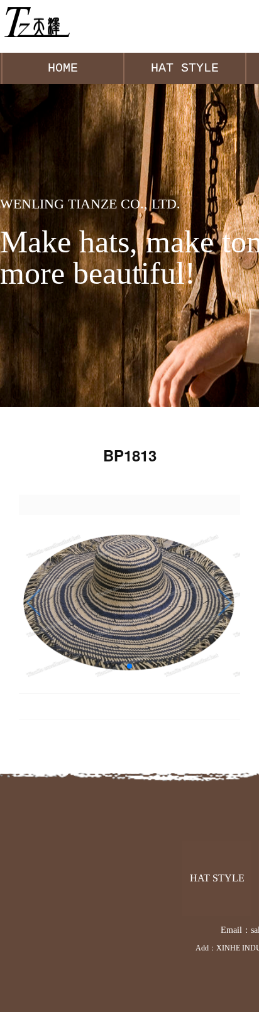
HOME (63, 68)
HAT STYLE (185, 68)
